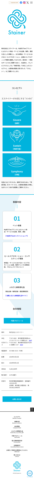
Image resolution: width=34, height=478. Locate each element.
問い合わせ (17, 455)
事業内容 (17, 422)
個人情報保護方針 (17, 441)
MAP (30, 340)
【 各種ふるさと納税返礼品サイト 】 (16, 296)
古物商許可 (17, 446)
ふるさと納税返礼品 (17, 431)
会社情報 (17, 426)
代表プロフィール (17, 321)
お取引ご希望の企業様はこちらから (17, 450)
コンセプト (17, 417)
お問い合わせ (17, 399)
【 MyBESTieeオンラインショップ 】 (16, 236)
